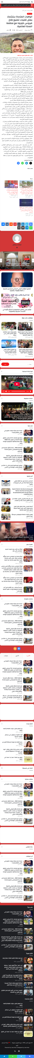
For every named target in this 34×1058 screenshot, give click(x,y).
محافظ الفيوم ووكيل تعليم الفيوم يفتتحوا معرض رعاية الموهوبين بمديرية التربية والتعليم (26, 351)
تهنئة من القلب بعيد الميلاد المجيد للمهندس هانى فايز (13, 550)
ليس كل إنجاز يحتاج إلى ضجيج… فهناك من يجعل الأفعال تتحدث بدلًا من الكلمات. (22, 500)
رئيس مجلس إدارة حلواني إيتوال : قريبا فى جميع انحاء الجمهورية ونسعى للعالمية (12, 751)
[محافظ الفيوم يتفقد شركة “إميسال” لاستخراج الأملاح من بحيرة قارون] (28, 985)
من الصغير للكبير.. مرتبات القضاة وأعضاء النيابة (12, 729)
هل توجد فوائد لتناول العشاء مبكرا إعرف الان (12, 959)
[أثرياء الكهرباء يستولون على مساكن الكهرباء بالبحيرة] (28, 737)
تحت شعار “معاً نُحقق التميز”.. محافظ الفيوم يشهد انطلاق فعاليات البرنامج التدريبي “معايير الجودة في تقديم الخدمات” (13, 968)
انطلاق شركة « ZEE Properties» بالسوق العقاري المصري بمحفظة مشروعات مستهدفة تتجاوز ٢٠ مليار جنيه (18, 264)
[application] (17, 384)
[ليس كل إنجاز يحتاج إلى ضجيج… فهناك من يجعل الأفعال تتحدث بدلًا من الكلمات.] (5, 501)
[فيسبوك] (31, 224)
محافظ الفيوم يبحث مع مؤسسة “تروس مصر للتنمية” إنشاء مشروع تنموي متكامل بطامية (12, 977)
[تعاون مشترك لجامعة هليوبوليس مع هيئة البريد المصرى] (5, 517)
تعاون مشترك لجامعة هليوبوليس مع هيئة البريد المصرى (22, 515)
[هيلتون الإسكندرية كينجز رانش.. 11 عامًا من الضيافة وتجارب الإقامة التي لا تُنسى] (28, 468)
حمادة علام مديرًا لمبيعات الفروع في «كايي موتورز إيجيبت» (13, 431)
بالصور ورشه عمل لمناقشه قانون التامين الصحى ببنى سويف (9, 333)
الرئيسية (29, 10)
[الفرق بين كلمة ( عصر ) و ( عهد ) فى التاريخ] (28, 759)
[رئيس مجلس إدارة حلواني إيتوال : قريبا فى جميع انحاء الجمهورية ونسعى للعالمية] (28, 751)
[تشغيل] (30, 391)
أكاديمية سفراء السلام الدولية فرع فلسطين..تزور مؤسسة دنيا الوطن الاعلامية (25, 333)
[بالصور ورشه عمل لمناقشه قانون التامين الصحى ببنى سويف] (8, 326)
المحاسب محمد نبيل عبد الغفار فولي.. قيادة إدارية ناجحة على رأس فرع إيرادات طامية (23, 483)
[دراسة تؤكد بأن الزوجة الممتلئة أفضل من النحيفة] (28, 744)
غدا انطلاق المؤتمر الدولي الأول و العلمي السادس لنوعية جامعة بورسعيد (9, 351)
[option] (17, 260)
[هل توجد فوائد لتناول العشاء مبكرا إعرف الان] (28, 960)
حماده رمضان (27, 30)
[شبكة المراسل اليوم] (24, 1)
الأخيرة (28, 655)
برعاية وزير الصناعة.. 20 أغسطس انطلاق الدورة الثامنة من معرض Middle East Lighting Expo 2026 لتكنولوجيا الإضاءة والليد (12, 440)
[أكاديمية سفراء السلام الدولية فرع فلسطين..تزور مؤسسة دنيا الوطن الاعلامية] (25, 326)
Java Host (13, 1047)
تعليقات (6, 655)
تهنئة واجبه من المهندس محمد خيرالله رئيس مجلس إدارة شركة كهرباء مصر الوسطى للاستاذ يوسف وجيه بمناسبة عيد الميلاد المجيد (12, 580)
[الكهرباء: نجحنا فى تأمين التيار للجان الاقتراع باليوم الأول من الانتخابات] (28, 993)
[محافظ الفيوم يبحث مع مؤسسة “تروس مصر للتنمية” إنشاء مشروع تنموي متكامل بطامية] (28, 977)
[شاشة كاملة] (3, 391)
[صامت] (6, 391)
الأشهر (17, 655)
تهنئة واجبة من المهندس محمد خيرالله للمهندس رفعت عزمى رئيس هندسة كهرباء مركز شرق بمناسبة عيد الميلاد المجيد (12, 559)
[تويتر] (27, 224)
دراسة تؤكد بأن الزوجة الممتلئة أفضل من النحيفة (12, 743)
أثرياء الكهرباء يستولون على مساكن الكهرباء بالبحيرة (13, 736)
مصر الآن (24, 10)
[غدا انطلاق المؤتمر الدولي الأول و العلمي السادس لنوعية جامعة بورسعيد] (8, 344)
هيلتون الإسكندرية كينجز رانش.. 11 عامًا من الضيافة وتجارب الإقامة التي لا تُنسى (11, 466)
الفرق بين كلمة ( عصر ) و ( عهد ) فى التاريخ (13, 758)
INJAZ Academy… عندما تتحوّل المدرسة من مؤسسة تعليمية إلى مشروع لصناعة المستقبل (12, 449)
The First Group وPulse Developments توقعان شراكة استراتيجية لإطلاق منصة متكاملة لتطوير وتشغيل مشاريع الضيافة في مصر (18, 417)
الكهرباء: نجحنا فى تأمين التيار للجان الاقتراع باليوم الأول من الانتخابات (11, 991)
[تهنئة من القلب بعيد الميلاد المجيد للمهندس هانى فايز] (28, 551)
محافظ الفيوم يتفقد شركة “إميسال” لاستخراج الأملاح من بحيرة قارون (13, 984)
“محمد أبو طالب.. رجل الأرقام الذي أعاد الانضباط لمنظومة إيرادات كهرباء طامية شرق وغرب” (12, 589)
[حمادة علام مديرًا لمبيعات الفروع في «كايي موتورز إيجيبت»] (28, 433)
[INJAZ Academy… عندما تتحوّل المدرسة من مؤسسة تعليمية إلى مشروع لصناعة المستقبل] (28, 450)
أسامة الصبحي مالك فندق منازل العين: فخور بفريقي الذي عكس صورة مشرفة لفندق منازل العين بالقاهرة (23, 508)
